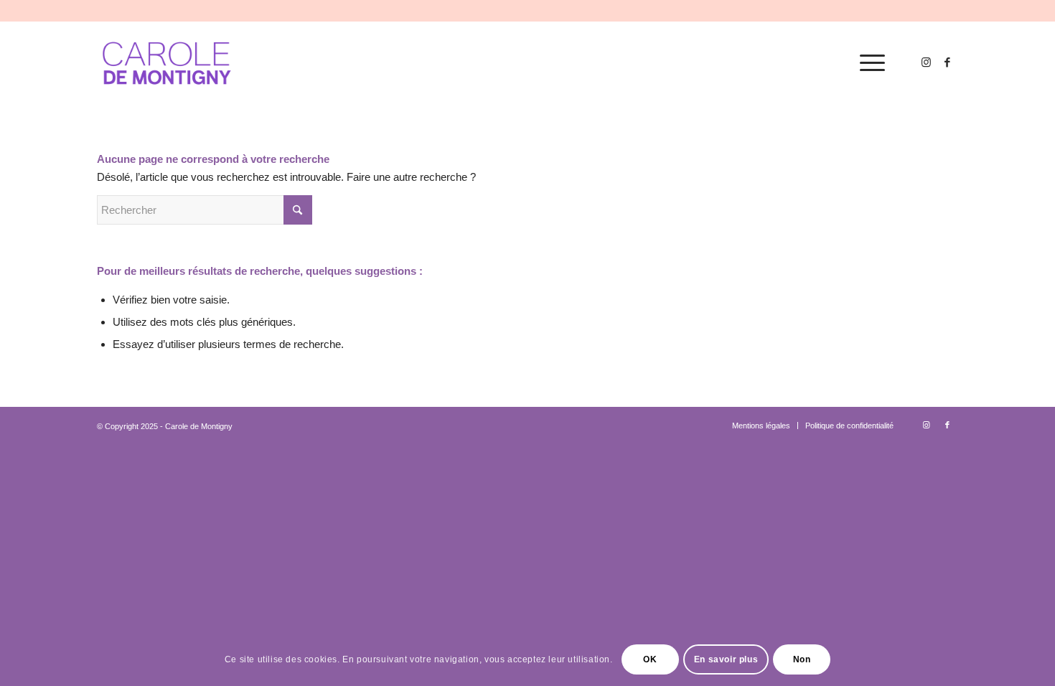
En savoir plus (726, 659)
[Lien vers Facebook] (947, 62)
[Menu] (867, 63)
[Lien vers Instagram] (926, 62)
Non (802, 659)
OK (650, 659)
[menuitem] (867, 63)
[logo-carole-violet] (167, 63)
